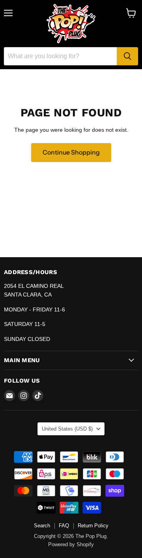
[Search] (127, 56)
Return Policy (93, 526)
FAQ (64, 526)
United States (67, 429)
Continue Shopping (71, 152)
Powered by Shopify (71, 544)
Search (42, 526)
